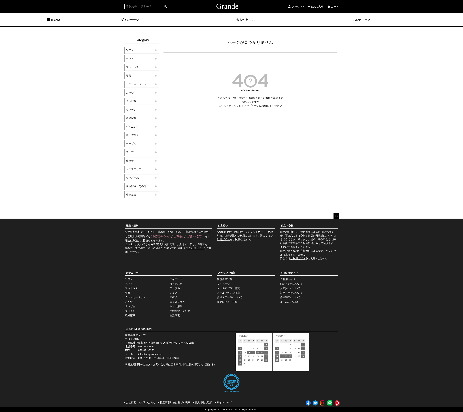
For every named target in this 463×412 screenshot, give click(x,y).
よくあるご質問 (289, 301)
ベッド (130, 58)
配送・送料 (132, 225)
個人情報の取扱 (203, 402)
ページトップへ (336, 216)
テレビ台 (131, 101)
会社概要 (131, 402)
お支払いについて (290, 288)
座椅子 (130, 160)
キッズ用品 (132, 177)
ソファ (130, 50)
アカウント (298, 6)
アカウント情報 (226, 272)
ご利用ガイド (196, 248)
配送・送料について (291, 283)
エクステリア (133, 169)
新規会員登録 (224, 279)
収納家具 (131, 118)
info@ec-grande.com (150, 354)
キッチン (131, 109)
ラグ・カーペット (136, 84)
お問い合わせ (148, 402)
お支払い (223, 225)
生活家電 (131, 194)
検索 (165, 6)
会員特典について (290, 297)
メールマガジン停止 (228, 292)
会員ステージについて (229, 297)
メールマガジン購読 (228, 288)
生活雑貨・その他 (136, 186)
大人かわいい (245, 19)
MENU (55, 19)
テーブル (131, 143)
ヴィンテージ (129, 19)
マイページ (223, 283)
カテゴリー (132, 272)
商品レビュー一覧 (227, 301)
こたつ (130, 92)
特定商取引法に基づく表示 (175, 402)
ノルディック (361, 19)
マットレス (132, 67)
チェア (130, 152)
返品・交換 (287, 225)
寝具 (128, 75)
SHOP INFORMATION (139, 329)
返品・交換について (291, 292)
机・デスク (132, 135)
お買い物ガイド (290, 272)
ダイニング (132, 126)
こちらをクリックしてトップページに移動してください (250, 105)
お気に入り (317, 6)
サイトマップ (224, 402)
